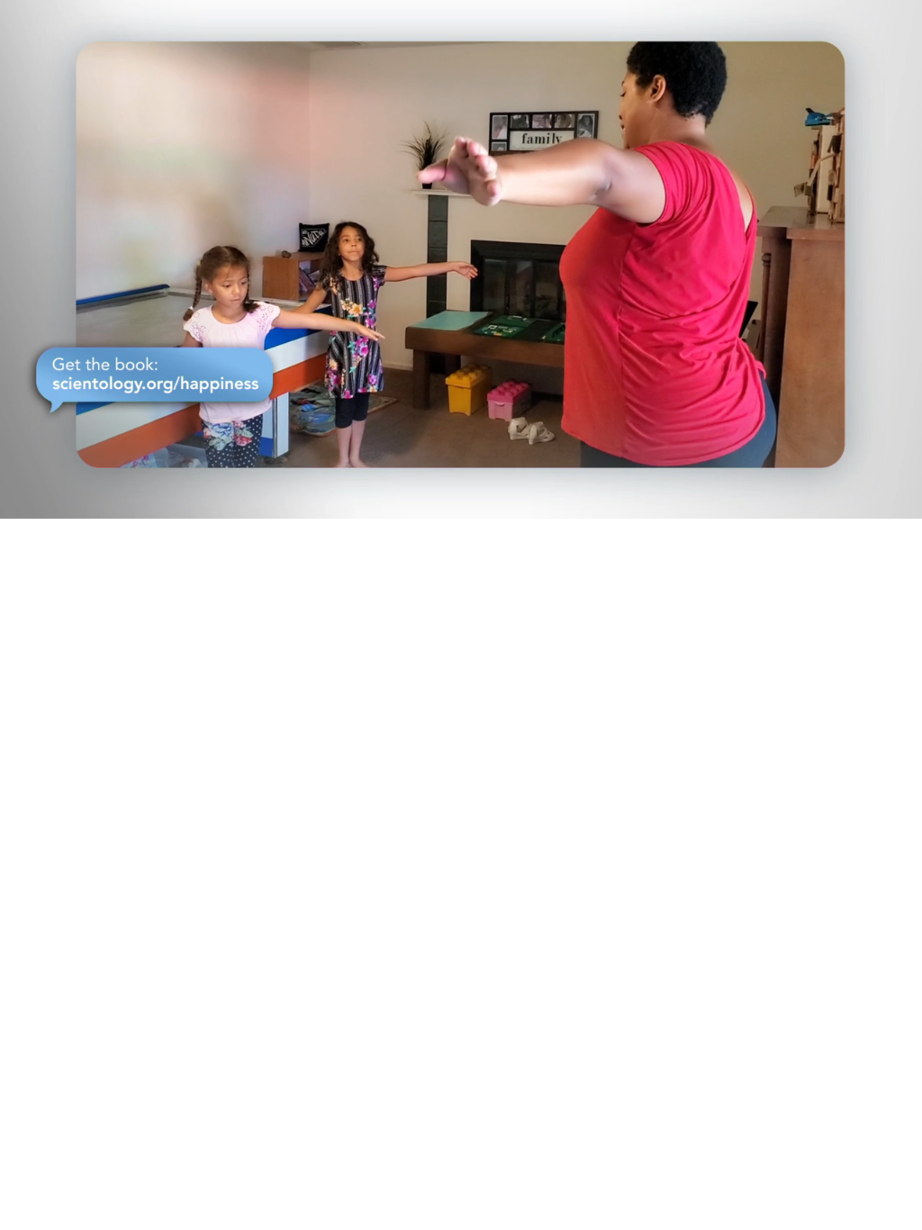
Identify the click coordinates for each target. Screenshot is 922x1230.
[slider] (497, 501)
